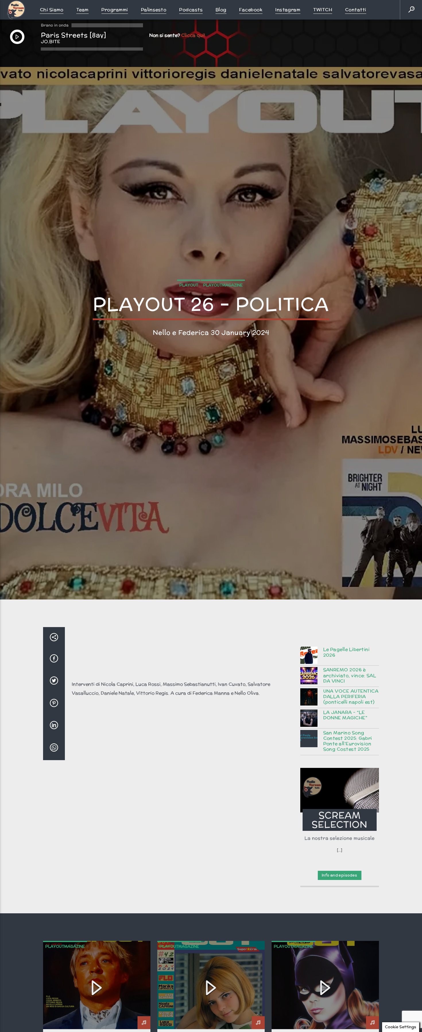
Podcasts (191, 9)
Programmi (114, 9)
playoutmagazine (223, 307)
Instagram (287, 9)
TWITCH (322, 9)
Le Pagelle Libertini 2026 (346, 700)
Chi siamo (51, 9)
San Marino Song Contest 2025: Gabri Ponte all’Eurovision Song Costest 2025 (347, 789)
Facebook (250, 9)
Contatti (355, 9)
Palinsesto (154, 9)
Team (82, 9)
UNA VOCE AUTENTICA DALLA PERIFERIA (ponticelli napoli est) (351, 744)
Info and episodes (339, 923)
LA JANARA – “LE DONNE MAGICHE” (345, 763)
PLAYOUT (188, 307)
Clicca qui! (193, 35)
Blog (221, 9)
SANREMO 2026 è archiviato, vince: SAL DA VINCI (349, 723)
